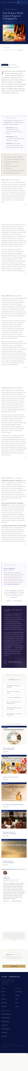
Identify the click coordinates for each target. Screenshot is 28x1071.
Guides (3, 995)
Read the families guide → (13, 584)
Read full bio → (6, 900)
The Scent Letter (18, 991)
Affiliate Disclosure (5, 1021)
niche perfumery (13, 435)
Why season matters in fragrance (14, 157)
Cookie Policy (4, 1032)
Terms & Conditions (5, 1028)
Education (4, 64)
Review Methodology (6, 1013)
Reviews (3, 991)
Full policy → (20, 49)
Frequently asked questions (12, 173)
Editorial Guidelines (5, 1017)
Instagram (17, 995)
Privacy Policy (4, 1024)
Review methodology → (17, 900)
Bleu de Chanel (6, 531)
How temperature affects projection (14, 159)
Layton (13, 647)
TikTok (16, 998)
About (16, 1002)
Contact (16, 1006)
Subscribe (14, 966)
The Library (3, 1006)
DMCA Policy (4, 1036)
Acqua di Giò (5, 240)
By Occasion (4, 1002)
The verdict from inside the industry (14, 170)
